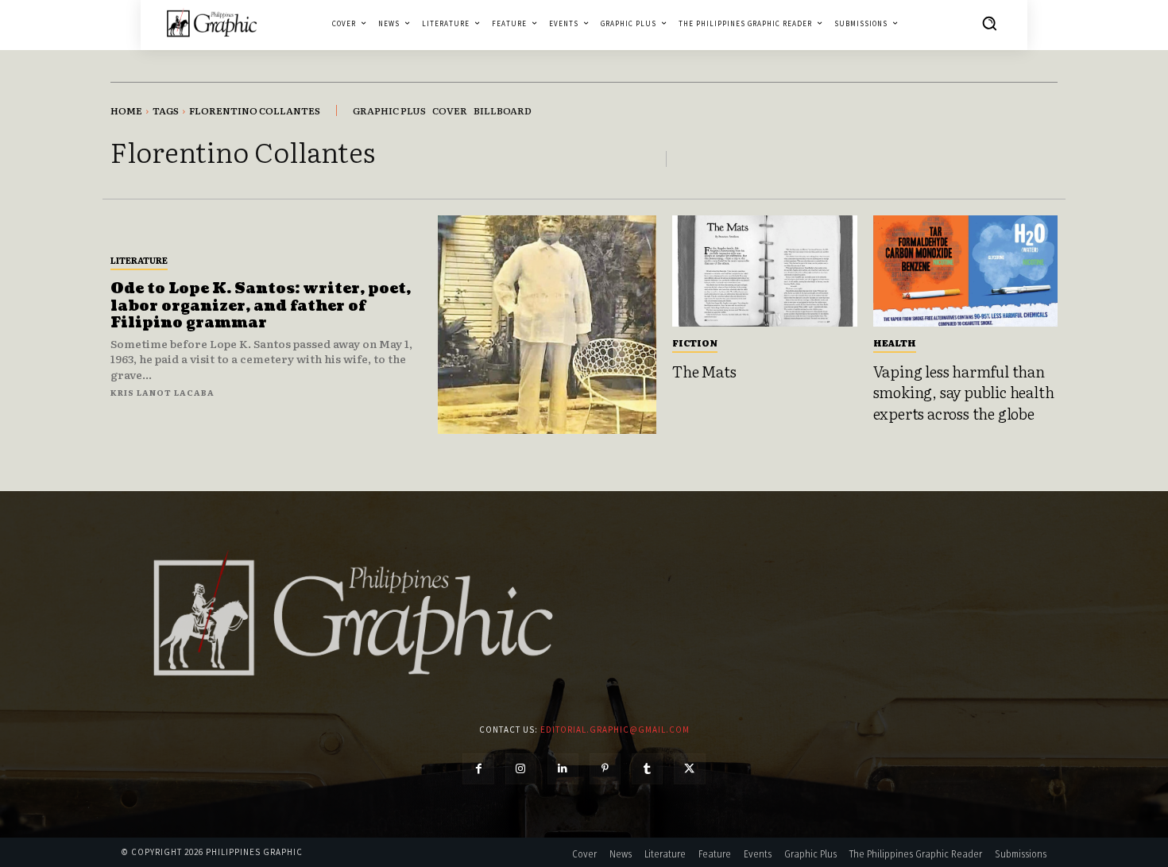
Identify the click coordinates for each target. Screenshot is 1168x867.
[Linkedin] (562, 768)
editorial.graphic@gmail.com (615, 729)
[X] (689, 768)
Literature (139, 260)
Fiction (694, 342)
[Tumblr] (647, 768)
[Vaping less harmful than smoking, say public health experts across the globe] (965, 271)
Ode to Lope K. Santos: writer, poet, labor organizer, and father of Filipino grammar (260, 306)
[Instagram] (520, 768)
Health (894, 342)
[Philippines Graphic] (212, 23)
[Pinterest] (605, 768)
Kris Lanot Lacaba (162, 392)
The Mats (704, 371)
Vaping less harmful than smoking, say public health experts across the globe (963, 392)
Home (126, 110)
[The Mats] (764, 271)
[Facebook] (477, 768)
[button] (989, 23)
